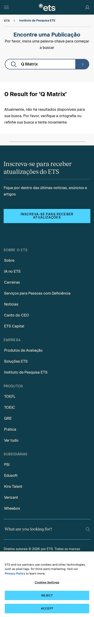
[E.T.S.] (47, 7)
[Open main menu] (6, 7)
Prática (10, 429)
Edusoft (11, 475)
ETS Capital (14, 326)
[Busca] (82, 64)
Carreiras (12, 282)
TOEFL (10, 396)
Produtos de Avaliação (23, 350)
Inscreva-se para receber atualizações (47, 215)
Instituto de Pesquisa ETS (25, 372)
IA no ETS (12, 271)
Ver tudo (11, 440)
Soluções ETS (16, 361)
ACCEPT (47, 608)
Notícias (11, 304)
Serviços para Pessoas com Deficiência (37, 293)
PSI (7, 464)
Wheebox (12, 508)
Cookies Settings (47, 582)
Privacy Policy (15, 573)
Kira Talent (13, 486)
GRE (8, 418)
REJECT (47, 595)
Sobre (9, 260)
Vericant (11, 497)
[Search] (87, 529)
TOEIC (9, 407)
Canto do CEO (16, 315)
